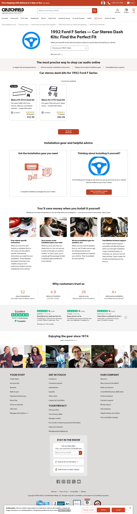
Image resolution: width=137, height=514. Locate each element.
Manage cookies (55, 418)
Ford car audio (23, 24)
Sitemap (83, 491)
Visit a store (53, 396)
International (53, 387)
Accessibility (74, 491)
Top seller (14, 86)
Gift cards (13, 409)
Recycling (13, 400)
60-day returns (105, 405)
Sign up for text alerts (67, 462)
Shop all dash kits (68, 132)
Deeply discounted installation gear (87, 67)
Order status (14, 379)
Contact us (53, 379)
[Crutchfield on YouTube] (79, 481)
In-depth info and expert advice (24, 67)
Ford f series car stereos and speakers (43, 24)
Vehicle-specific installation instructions (55, 67)
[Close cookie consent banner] (130, 508)
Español (52, 392)
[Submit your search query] (94, 10)
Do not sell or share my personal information (65, 423)
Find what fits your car (9, 24)
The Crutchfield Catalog (109, 417)
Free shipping (26, 3)
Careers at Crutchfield (57, 400)
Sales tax (54, 491)
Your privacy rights (55, 414)
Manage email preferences (58, 431)
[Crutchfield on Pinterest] (68, 481)
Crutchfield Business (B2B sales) (112, 392)
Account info (14, 383)
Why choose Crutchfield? (109, 383)
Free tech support (106, 400)
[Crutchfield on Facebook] (58, 481)
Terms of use (63, 491)
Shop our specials (16, 405)
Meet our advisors (106, 387)
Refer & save (14, 392)
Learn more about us (67, 340)
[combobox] (67, 10)
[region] (68, 356)
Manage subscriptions (18, 413)
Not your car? (56, 54)
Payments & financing (18, 396)
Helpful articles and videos (110, 413)
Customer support (55, 383)
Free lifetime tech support (114, 67)
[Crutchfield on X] (74, 481)
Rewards (13, 387)
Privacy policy (54, 410)
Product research (106, 396)
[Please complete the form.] (80, 453)
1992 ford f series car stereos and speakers (73, 24)
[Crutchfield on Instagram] (63, 481)
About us (103, 379)
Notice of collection (56, 427)
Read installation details (99, 192)
